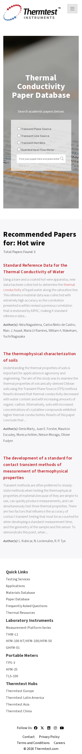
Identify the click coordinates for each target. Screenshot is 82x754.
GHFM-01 (13, 647)
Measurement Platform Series (28, 627)
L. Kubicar (25, 541)
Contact (29, 736)
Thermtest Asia (17, 704)
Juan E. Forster (46, 428)
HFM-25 (11, 669)
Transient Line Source (35, 136)
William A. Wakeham (63, 330)
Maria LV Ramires (35, 330)
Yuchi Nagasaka (14, 336)
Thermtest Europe (20, 691)
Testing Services (18, 579)
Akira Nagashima (30, 324)
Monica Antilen (27, 434)
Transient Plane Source (36, 129)
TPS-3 (10, 662)
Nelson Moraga (49, 434)
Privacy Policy (49, 736)
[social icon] (35, 729)
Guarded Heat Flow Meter (37, 150)
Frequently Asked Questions (26, 606)
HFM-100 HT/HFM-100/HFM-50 (29, 641)
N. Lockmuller (43, 541)
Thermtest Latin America (25, 697)
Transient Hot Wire (33, 143)
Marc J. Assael (12, 330)
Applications (15, 586)
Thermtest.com (46, 748)
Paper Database (18, 599)
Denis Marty (27, 428)
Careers (59, 743)
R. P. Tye (60, 541)
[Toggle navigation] (72, 8)
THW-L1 (12, 634)
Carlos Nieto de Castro (59, 324)
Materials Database (20, 592)
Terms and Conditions (33, 743)
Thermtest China (19, 711)
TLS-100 (12, 676)
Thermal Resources (20, 612)
